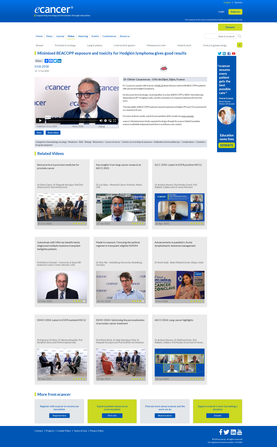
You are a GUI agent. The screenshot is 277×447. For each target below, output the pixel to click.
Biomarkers (98, 142)
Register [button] (235, 11)
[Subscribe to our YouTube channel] (234, 54)
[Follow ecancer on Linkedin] (233, 431)
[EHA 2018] (164, 69)
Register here (59, 415)
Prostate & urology (65, 45)
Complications (187, 142)
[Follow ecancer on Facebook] (221, 431)
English (227, 2)
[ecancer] (55, 9)
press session (188, 116)
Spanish (238, 2)
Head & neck (184, 45)
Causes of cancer (112, 142)
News (49, 36)
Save (39, 132)
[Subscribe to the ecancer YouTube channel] (239, 431)
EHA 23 (159, 85)
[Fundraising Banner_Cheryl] (226, 103)
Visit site (112, 415)
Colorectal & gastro (124, 45)
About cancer (165, 415)
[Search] (239, 36)
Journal (60, 36)
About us (125, 36)
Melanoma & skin (156, 45)
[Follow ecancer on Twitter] (226, 431)
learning (83, 36)
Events (95, 36)
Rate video (53, 132)
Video (71, 36)
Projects (50, 430)
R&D (81, 142)
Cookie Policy (64, 430)
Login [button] (221, 11)
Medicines (73, 142)
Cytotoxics (200, 142)
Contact (39, 430)
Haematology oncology (56, 142)
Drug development (43, 145)
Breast (39, 45)
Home (39, 36)
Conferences (109, 36)
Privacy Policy (97, 430)
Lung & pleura (94, 45)
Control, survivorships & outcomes (137, 142)
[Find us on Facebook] (229, 54)
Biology (88, 142)
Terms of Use (80, 430)
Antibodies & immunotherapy (167, 142)
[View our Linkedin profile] (224, 54)
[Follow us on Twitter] (220, 54)
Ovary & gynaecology (215, 45)
